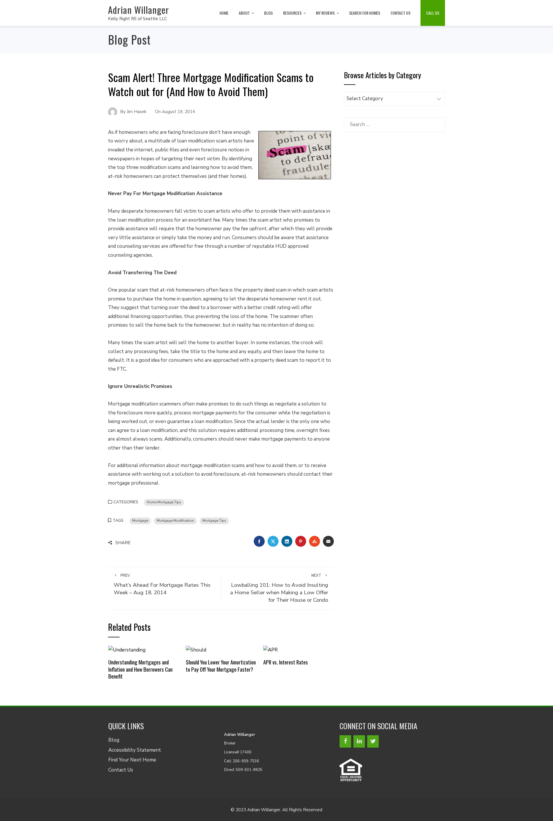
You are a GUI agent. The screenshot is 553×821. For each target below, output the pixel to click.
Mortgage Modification (175, 520)
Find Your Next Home (132, 760)
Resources (292, 13)
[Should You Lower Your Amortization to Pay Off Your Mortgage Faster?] (196, 649)
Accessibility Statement (134, 750)
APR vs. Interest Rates (285, 662)
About (244, 13)
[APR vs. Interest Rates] (270, 649)
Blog (268, 13)
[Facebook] (345, 741)
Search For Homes (364, 13)
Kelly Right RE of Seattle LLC (137, 19)
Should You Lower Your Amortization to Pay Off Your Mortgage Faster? (221, 665)
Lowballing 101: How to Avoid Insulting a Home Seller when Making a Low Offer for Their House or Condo (279, 588)
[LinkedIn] (359, 741)
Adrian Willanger (138, 9)
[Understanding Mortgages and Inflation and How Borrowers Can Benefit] (126, 649)
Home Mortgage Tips (164, 502)
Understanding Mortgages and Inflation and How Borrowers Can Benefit (140, 669)
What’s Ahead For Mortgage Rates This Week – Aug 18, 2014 (162, 584)
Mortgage (140, 520)
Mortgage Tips (214, 520)
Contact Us (400, 13)
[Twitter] (373, 741)
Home (223, 13)
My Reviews (325, 13)
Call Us (432, 13)
